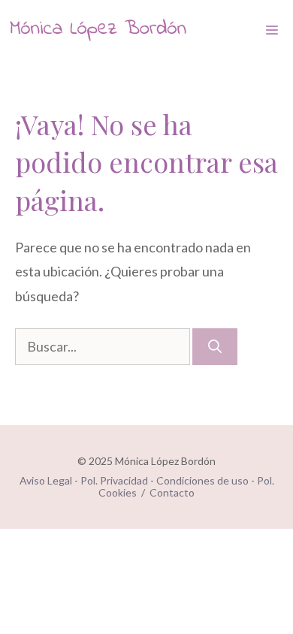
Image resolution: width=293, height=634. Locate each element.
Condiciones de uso (202, 480)
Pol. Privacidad (114, 480)
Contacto (172, 492)
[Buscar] (214, 346)
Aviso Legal (46, 480)
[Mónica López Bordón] (98, 30)
